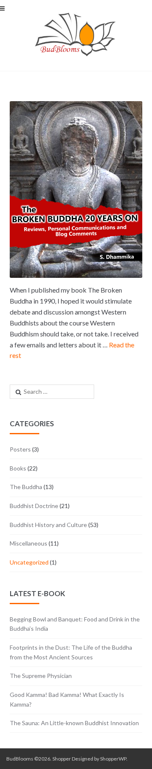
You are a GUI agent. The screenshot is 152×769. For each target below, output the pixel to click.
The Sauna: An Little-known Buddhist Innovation (74, 722)
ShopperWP (113, 759)
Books (18, 468)
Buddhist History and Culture (48, 524)
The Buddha (26, 486)
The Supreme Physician (41, 675)
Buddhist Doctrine (34, 505)
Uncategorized (29, 562)
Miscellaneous (28, 543)
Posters (20, 449)
